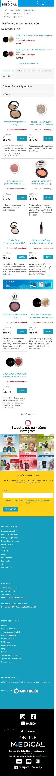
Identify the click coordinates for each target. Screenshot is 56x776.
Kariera (4, 652)
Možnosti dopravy (8, 629)
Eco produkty (6, 557)
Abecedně (7, 76)
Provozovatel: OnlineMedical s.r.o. (14, 604)
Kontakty (4, 625)
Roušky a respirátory (9, 538)
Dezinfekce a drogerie (10, 541)
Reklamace (5, 642)
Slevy (3, 564)
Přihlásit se (10, 509)
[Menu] (50, 3)
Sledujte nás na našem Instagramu (29, 429)
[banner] (28, 284)
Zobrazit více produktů (26, 63)
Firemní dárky (6, 662)
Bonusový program (8, 645)
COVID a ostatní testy (9, 534)
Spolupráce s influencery (11, 658)
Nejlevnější (21, 71)
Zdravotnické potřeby (9, 531)
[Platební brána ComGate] (28, 764)
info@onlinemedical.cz (15, 597)
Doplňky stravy (7, 544)
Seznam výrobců (7, 639)
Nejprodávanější (44, 71)
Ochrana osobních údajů (10, 632)
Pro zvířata (5, 561)
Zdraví (3, 548)
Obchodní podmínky (9, 635)
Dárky (3, 554)
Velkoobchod (6, 567)
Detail (22, 138)
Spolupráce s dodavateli (10, 655)
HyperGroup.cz (41, 756)
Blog (3, 648)
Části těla (5, 551)
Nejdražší (31, 71)
